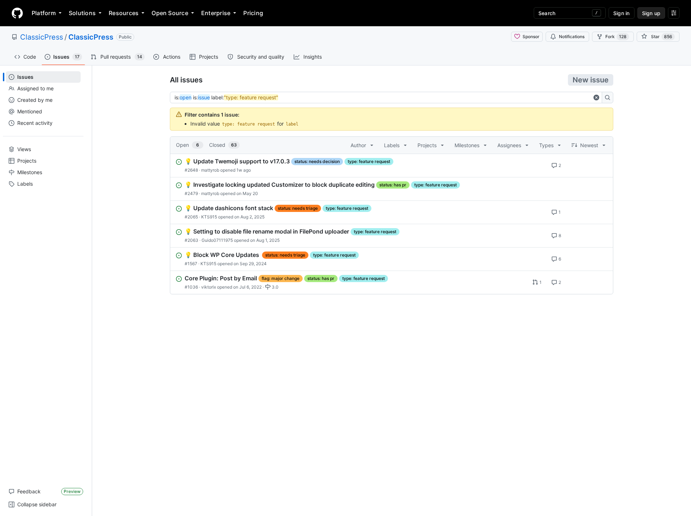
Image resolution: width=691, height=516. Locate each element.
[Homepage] (17, 13)
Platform (44, 13)
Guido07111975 (217, 240)
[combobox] (383, 97)
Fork (616, 36)
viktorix (208, 287)
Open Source (170, 13)
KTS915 (209, 216)
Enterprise (215, 13)
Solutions (82, 13)
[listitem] (391, 165)
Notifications (571, 36)
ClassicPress (41, 37)
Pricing (253, 13)
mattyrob (210, 170)
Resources (124, 13)
